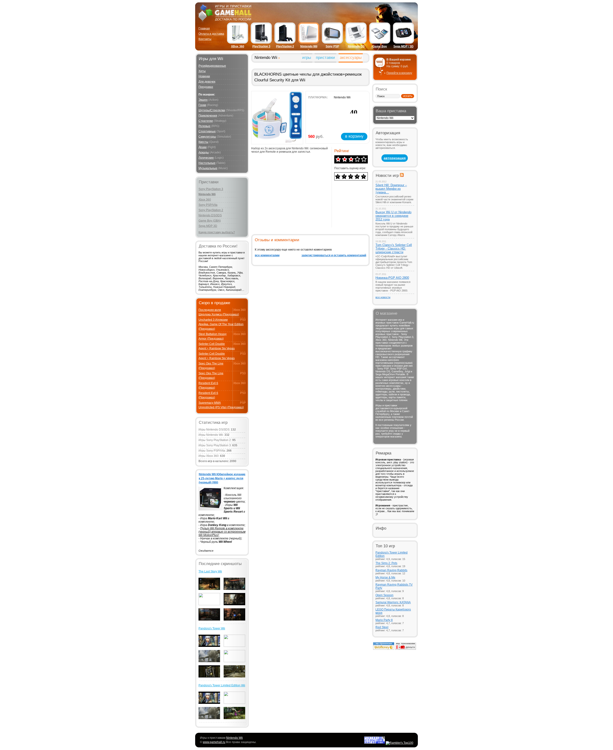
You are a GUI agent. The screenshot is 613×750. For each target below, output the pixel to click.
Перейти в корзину (399, 73)
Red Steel (381, 627)
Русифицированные (212, 65)
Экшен (203, 99)
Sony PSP (332, 46)
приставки (325, 57)
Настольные (207, 163)
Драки (203, 147)
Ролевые (204, 126)
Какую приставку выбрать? (217, 232)
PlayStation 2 (285, 46)
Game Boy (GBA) (210, 220)
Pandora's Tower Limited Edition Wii (222, 685)
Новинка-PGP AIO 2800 (392, 278)
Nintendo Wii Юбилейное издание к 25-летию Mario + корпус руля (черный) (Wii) (222, 478)
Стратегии (206, 121)
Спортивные (207, 131)
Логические (206, 157)
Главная (204, 28)
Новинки (204, 76)
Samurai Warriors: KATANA (393, 602)
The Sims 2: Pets (386, 563)
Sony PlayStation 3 (211, 189)
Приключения (208, 115)
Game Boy (380, 46)
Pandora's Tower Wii (212, 628)
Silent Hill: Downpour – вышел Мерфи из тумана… (391, 188)
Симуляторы (207, 136)
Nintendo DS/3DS (210, 215)
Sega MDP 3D (208, 226)
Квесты (203, 142)
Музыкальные (208, 168)
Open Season (384, 595)
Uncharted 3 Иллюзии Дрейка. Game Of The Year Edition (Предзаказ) (221, 324)
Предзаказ (206, 87)
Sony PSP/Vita (208, 205)
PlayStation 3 (261, 46)
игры (306, 57)
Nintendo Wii (308, 46)
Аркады (204, 152)
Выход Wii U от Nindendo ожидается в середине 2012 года (393, 215)
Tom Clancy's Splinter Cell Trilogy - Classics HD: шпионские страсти (393, 248)
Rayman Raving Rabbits (391, 570)
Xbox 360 (205, 199)
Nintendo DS (356, 46)
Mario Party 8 (384, 620)
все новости (382, 297)
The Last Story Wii (210, 571)
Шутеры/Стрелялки (212, 110)
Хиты (202, 71)
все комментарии (267, 255)
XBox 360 (237, 46)
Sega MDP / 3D (403, 46)
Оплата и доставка (211, 33)
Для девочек (207, 81)
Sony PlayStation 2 (211, 210)
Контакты (205, 39)
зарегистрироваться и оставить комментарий (333, 255)
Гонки (202, 105)
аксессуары (351, 57)
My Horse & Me (385, 577)
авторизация (395, 158)
